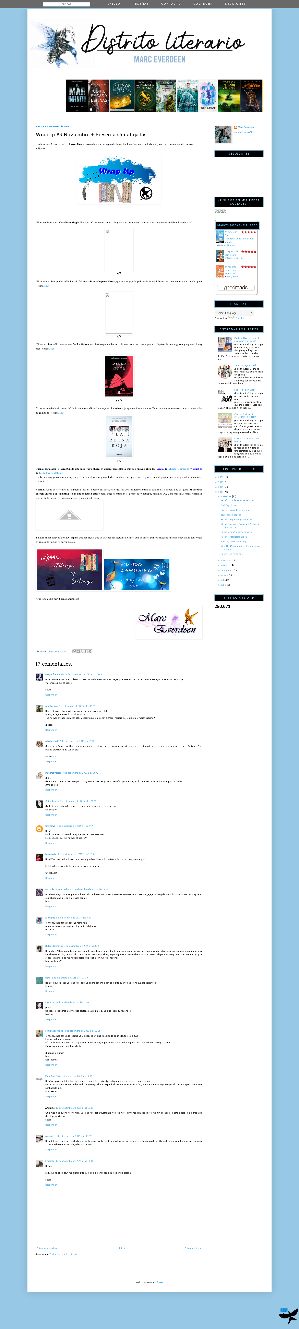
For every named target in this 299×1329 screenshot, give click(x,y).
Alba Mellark (51, 741)
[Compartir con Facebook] (86, 651)
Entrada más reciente (48, 1248)
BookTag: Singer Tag (231, 515)
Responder (51, 695)
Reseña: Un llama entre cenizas (237, 500)
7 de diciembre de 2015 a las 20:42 (80, 773)
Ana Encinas (51, 706)
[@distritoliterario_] (220, 212)
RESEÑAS (141, 3)
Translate (240, 318)
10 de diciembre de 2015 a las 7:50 (74, 1076)
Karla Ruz (50, 1076)
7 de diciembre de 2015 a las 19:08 (77, 706)
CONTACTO (171, 3)
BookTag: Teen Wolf (244, 390)
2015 (221, 492)
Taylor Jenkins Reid (235, 258)
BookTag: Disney (229, 505)
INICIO (114, 3)
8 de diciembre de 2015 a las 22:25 (82, 1031)
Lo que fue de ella (54, 674)
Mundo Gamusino (178, 469)
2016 (221, 487)
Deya (47, 978)
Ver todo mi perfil (243, 132)
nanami (49, 1136)
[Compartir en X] (82, 651)
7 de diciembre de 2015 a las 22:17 (75, 826)
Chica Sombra (52, 801)
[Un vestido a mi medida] (176, 111)
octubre (225, 565)
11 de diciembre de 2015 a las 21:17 (73, 1136)
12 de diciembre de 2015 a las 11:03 (74, 1161)
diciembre (226, 496)
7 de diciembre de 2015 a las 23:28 (90, 889)
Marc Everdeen (246, 127)
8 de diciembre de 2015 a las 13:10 (70, 978)
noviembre (227, 560)
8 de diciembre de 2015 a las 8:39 (81, 946)
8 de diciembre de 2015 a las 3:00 (73, 918)
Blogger (160, 1282)
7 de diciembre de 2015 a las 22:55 (76, 854)
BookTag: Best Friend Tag (234, 542)
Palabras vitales (53, 773)
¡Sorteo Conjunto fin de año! (235, 510)
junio (224, 585)
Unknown (50, 826)
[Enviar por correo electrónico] (74, 651)
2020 (221, 477)
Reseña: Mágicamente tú (234, 537)
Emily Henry (232, 277)
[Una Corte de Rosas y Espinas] (67, 111)
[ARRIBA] (289, 1314)
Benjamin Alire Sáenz (227, 245)
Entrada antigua (193, 1248)
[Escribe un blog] (78, 651)
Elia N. (48, 1002)
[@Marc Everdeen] (216, 212)
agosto (224, 575)
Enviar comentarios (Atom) (63, 1254)
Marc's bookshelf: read (237, 225)
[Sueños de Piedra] (90, 111)
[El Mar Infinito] (45, 111)
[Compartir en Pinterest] (90, 651)
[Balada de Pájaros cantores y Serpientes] (113, 111)
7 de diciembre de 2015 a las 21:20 (78, 801)
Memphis (50, 918)
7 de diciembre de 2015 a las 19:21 (78, 741)
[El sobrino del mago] (134, 111)
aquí (189, 222)
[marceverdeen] (224, 212)
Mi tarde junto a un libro (58, 889)
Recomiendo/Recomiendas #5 (236, 532)
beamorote (51, 854)
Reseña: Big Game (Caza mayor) (237, 520)
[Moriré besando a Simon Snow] (241, 111)
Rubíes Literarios (54, 946)
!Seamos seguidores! (245, 365)
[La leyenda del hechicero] (219, 111)
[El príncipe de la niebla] (197, 111)
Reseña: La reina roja (232, 554)
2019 (221, 482)
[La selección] (155, 111)
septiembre (227, 570)
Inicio (122, 1248)
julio (223, 580)
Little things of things (51, 473)
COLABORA (203, 3)
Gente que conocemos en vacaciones (232, 270)
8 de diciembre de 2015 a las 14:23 (71, 1002)
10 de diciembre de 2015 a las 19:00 (74, 1108)
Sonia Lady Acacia (54, 1031)
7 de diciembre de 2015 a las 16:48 (84, 674)
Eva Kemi (50, 1161)
